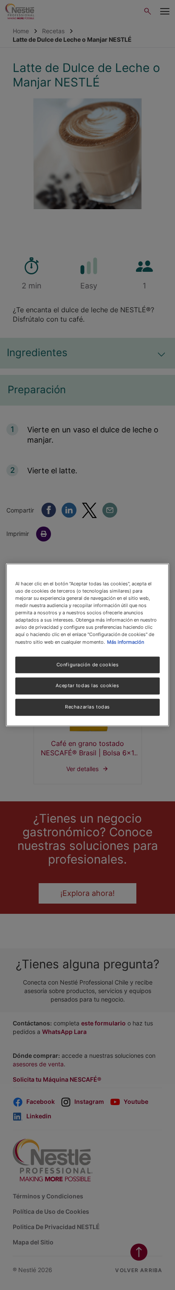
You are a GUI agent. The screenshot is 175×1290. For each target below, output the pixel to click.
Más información (125, 642)
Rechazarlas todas (87, 707)
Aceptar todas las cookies (87, 686)
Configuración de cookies (87, 665)
